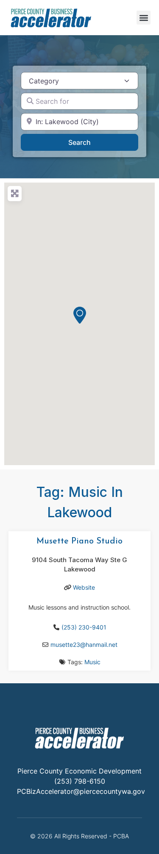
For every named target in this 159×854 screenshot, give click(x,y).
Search (90, 142)
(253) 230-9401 (83, 627)
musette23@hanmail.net (83, 644)
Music (92, 661)
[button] (144, 18)
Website (84, 587)
